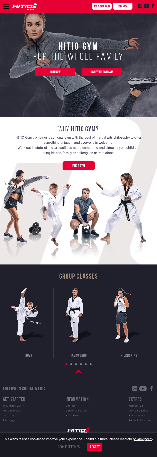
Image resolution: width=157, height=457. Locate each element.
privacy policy (143, 439)
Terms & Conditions (141, 420)
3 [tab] (76, 364)
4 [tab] (81, 364)
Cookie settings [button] (69, 446)
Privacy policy (137, 415)
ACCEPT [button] (95, 446)
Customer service (76, 410)
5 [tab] (86, 364)
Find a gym (78, 166)
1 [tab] (66, 364)
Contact (70, 405)
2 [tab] (71, 364)
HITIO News (73, 415)
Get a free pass (102, 6)
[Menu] (6, 6)
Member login (137, 405)
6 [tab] (91, 364)
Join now (122, 6)
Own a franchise (138, 410)
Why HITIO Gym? (13, 405)
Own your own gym (102, 72)
